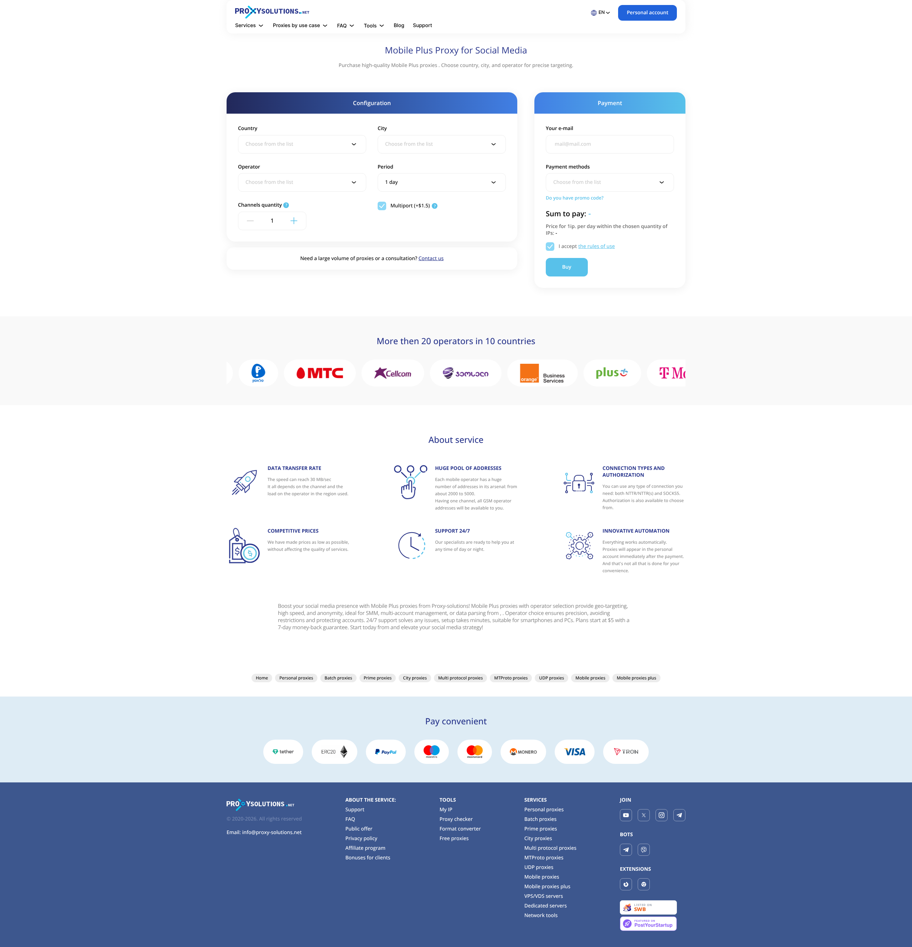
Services (535, 800)
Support (422, 25)
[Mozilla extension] (626, 884)
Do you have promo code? (574, 198)
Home (262, 678)
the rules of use (596, 246)
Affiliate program (365, 848)
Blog (399, 25)
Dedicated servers (545, 905)
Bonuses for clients (367, 857)
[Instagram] (662, 815)
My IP (446, 809)
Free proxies (454, 838)
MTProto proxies (511, 678)
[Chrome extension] (644, 884)
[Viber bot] (644, 850)
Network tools (541, 915)
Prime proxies (378, 678)
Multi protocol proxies (460, 678)
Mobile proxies (590, 678)
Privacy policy (361, 838)
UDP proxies (551, 678)
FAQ (350, 819)
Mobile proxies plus (636, 678)
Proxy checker (456, 819)
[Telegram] (679, 815)
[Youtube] (626, 815)
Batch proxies (338, 678)
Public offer (358, 829)
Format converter (460, 829)
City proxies (415, 678)
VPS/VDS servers (543, 896)
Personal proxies (296, 678)
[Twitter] (644, 815)
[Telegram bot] (626, 850)
